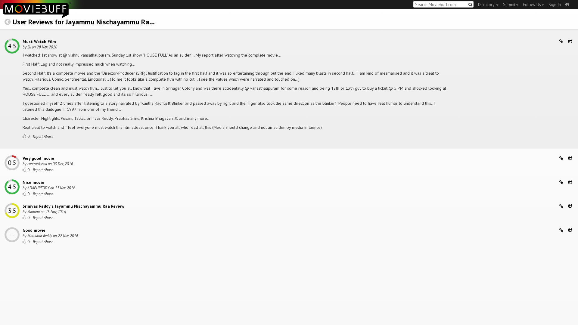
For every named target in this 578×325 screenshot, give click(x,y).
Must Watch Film (39, 41)
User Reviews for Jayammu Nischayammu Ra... (84, 21)
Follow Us (532, 4)
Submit (509, 4)
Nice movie (33, 182)
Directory (487, 4)
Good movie (34, 230)
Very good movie (38, 158)
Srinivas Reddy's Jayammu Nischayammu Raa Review (73, 206)
